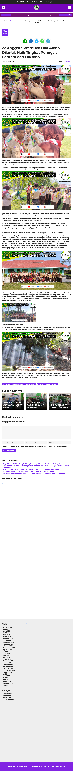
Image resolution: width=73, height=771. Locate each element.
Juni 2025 (6, 653)
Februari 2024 (8, 683)
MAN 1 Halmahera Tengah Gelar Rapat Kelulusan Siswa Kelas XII (35, 405)
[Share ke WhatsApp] (42, 41)
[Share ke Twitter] (37, 41)
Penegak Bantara (17, 384)
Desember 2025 (8, 642)
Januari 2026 (7, 640)
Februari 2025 (8, 661)
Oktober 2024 (8, 668)
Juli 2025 (6, 652)
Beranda (12, 21)
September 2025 (9, 648)
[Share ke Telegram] (48, 41)
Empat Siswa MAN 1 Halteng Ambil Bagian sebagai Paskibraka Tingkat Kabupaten (32, 464)
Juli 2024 (6, 674)
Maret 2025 (7, 659)
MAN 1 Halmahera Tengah (25, 766)
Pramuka (40, 384)
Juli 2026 (6, 629)
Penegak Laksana (30, 384)
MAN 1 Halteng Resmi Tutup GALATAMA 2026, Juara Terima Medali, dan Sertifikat (32, 469)
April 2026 (6, 635)
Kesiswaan (7, 696)
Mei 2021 (6, 685)
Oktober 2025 (8, 646)
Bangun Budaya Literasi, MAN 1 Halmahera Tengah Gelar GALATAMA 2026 (29, 471)
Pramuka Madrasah (51, 384)
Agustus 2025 (8, 650)
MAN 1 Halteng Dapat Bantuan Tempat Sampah (59, 406)
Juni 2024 (6, 676)
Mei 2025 (6, 655)
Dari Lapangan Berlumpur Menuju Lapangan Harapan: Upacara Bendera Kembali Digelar (35, 473)
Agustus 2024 (8, 672)
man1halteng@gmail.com (51, 2)
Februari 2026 (8, 638)
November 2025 (8, 644)
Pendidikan (7, 697)
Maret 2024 (7, 681)
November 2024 (8, 666)
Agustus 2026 (8, 627)
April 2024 (6, 680)
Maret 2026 (7, 637)
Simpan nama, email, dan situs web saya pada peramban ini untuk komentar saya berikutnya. (35, 446)
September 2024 (9, 670)
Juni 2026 (6, 631)
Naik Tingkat (6, 384)
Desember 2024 (8, 665)
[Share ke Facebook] (31, 41)
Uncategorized (8, 699)
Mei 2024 (6, 678)
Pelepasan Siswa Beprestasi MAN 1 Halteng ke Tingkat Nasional (12, 405)
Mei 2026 (6, 633)
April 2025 (6, 657)
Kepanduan (20, 21)
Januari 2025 (7, 663)
